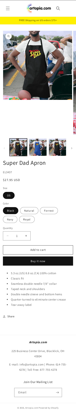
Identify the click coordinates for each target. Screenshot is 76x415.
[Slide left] (4, 148)
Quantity (8, 228)
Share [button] (11, 316)
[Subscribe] (57, 392)
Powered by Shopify (49, 407)
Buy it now (38, 261)
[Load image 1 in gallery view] (18, 147)
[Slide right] (71, 148)
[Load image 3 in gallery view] (38, 147)
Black (10, 210)
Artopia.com (31, 407)
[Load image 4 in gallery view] (57, 147)
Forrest (49, 210)
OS (9, 195)
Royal (27, 219)
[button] (8, 8)
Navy (10, 219)
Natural (29, 210)
